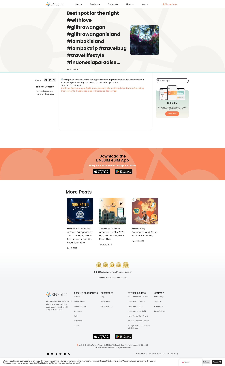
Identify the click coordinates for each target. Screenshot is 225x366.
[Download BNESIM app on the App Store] (101, 171)
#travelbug (138, 88)
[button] (45, 80)
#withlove (65, 88)
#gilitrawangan (78, 88)
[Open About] (133, 4)
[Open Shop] (82, 4)
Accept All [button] (217, 362)
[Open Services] (99, 4)
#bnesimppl (111, 91)
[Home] (54, 4)
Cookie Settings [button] (203, 362)
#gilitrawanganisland (96, 88)
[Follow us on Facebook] (48, 353)
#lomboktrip (127, 88)
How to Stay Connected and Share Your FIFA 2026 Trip (144, 232)
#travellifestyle (68, 91)
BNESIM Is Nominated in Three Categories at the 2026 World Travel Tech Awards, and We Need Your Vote (79, 235)
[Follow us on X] (69, 353)
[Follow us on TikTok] (56, 353)
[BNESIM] (56, 294)
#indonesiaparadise (85, 91)
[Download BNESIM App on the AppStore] (101, 336)
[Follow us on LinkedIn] (65, 353)
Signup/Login (171, 4)
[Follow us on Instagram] (52, 353)
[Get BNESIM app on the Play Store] (123, 171)
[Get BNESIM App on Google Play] (123, 336)
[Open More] (148, 4)
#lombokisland (114, 88)
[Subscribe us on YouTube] (60, 353)
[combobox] (172, 80)
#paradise (100, 91)
